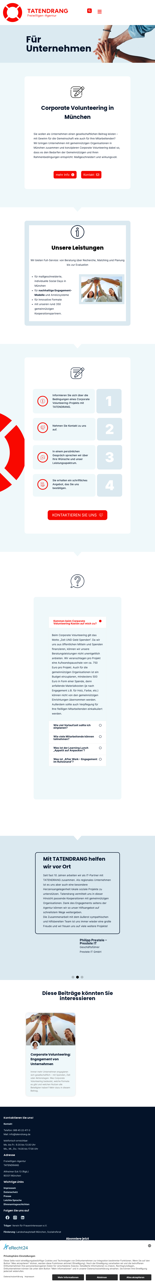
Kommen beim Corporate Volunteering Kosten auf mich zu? (75, 622)
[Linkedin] (22, 1217)
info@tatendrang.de (19, 1134)
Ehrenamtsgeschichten (16, 1204)
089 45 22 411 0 (21, 1130)
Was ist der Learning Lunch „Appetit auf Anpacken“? (70, 749)
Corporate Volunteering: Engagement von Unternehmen (51, 1059)
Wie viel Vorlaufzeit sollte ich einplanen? (72, 726)
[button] (89, 10)
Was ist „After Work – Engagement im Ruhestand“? (75, 760)
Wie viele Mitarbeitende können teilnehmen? (73, 738)
